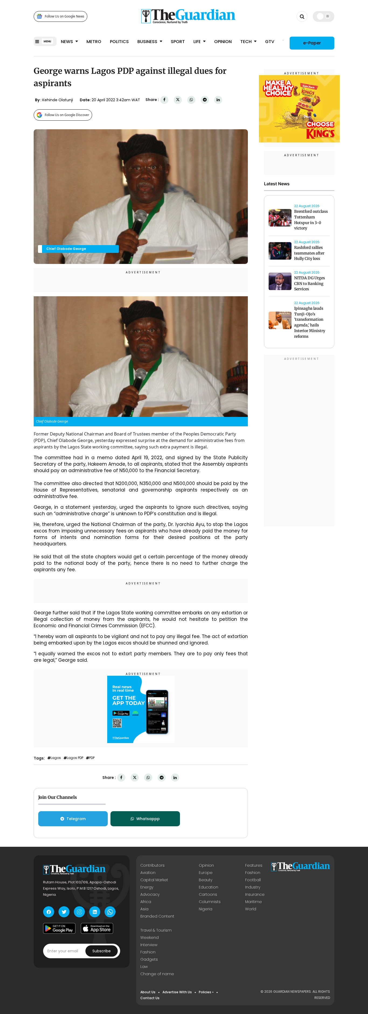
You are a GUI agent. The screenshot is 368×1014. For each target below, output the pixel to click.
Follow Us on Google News (64, 16)
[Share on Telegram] (205, 100)
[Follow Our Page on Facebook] (48, 911)
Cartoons (208, 894)
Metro (93, 42)
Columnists (210, 901)
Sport (178, 42)
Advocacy (149, 894)
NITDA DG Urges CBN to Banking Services (309, 284)
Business (147, 42)
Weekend (149, 937)
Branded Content (157, 916)
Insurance (255, 894)
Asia (144, 909)
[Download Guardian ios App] (97, 928)
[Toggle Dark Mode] (324, 16)
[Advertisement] (299, 441)
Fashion (252, 872)
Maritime (253, 901)
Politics (119, 42)
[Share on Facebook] (164, 100)
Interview (148, 944)
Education (208, 887)
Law (144, 966)
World (250, 909)
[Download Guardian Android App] (59, 928)
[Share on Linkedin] (218, 100)
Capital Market (154, 880)
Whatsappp (148, 818)
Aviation (147, 872)
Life (197, 42)
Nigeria (205, 909)
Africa (145, 901)
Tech (246, 42)
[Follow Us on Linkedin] (94, 911)
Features (253, 865)
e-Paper (312, 43)
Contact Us (149, 998)
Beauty (205, 880)
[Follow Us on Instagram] (79, 911)
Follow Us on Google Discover (67, 115)
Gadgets (149, 959)
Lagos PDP (75, 758)
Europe (206, 872)
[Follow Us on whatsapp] (110, 911)
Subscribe (101, 951)
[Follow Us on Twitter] (64, 911)
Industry (252, 887)
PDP (92, 758)
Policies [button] (205, 992)
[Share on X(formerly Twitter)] (178, 100)
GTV (269, 42)
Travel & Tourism (156, 930)
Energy (146, 887)
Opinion (223, 42)
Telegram (76, 818)
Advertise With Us (177, 992)
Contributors (152, 865)
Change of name (157, 974)
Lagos (56, 758)
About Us (147, 992)
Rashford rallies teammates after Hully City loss (309, 253)
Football (253, 880)
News (67, 42)
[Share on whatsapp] (191, 100)
